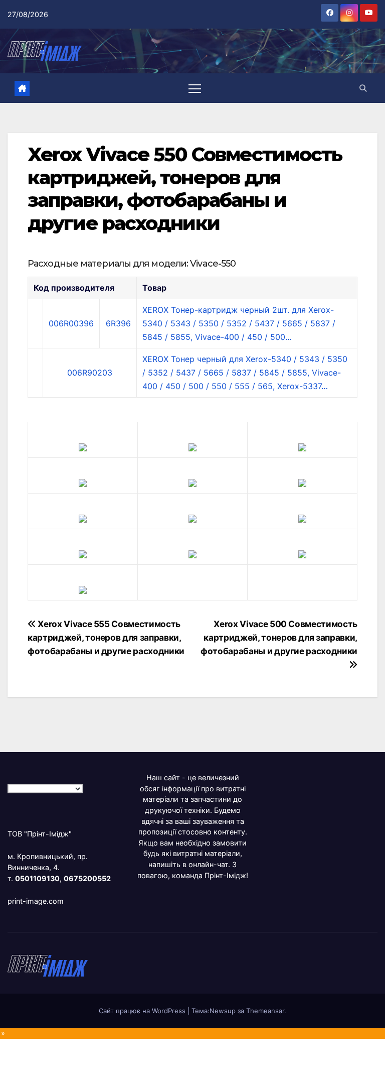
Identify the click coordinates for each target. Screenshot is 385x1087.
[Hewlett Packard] (83, 482)
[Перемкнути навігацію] (194, 88)
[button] (362, 88)
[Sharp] (192, 553)
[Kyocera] (83, 553)
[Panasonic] (83, 518)
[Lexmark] (192, 482)
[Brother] (83, 446)
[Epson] (302, 446)
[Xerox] (302, 518)
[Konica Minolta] (83, 589)
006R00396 (71, 323)
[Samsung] (192, 518)
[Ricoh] (302, 553)
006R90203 (89, 373)
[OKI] (302, 482)
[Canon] (192, 446)
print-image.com (36, 901)
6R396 (118, 323)
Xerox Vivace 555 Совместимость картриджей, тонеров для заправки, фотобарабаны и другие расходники (106, 637)
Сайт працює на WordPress (143, 1011)
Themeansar (265, 1011)
